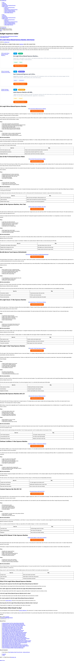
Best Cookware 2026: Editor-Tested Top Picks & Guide (12, 628)
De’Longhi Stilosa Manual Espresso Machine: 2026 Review (17, 39)
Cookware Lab (13, 657)
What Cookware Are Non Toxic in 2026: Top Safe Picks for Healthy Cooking (16, 641)
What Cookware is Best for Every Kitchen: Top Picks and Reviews (14, 642)
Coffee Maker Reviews (8, 12)
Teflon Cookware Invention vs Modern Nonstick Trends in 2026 (14, 639)
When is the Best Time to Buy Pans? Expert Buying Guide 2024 (14, 633)
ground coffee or (8, 600)
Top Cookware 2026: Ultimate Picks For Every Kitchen (12, 627)
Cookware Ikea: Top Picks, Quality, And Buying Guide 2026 (13, 624)
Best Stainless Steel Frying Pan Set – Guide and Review (19, 652)
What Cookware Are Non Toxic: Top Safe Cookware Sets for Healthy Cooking (16, 640)
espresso (21, 44)
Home (3, 2)
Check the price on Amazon (37, 111)
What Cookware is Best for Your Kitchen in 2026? (11, 643)
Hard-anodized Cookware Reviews (10, 9)
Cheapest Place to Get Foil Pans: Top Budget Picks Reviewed (14, 635)
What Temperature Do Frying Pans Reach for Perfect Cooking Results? (15, 645)
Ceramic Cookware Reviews (9, 10)
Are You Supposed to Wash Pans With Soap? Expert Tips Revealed (14, 644)
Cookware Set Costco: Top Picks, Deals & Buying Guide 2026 (13, 625)
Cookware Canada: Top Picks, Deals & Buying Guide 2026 (13, 623)
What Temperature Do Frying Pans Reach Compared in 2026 (13, 646)
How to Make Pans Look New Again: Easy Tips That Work (13, 630)
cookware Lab (6, 42)
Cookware (4, 3)
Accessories (4, 4)
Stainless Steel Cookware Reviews (8, 5)
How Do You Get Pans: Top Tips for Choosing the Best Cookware (14, 632)
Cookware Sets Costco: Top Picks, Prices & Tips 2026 (12, 626)
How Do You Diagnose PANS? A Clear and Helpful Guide (12, 647)
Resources (6, 8)
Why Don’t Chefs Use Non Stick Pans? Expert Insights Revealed (14, 637)
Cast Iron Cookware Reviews (9, 11)
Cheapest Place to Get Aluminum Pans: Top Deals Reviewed (13, 636)
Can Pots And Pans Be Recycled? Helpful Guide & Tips (12, 631)
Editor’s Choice (5, 6)
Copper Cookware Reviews (9, 7)
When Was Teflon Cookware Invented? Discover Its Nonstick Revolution (15, 638)
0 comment (7, 616)
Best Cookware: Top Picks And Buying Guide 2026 (11, 629)
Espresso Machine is (23, 610)
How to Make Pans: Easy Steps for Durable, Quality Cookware (14, 634)
